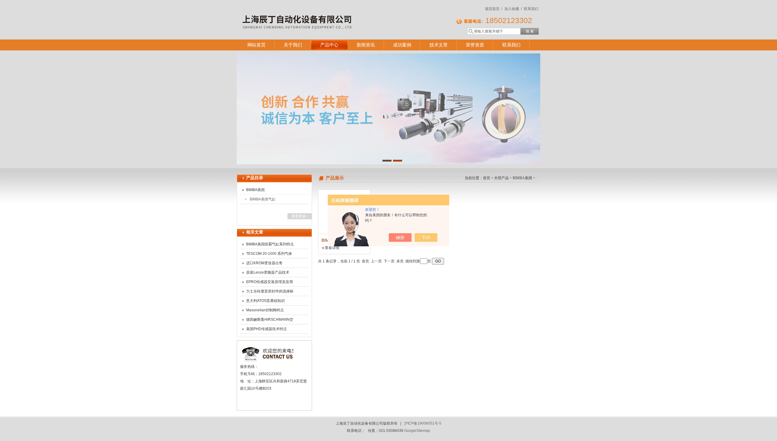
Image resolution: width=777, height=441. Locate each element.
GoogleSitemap (417, 431)
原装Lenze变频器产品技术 (267, 272)
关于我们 (293, 44)
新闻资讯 (366, 44)
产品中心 (329, 44)
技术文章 (438, 44)
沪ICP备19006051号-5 (422, 423)
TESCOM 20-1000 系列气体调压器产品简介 (269, 254)
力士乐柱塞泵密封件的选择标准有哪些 (269, 292)
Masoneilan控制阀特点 (265, 310)
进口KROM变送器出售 (264, 263)
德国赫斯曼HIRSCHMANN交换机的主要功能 (269, 320)
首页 (486, 178)
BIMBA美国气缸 (263, 199)
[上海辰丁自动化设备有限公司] (324, 13)
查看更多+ (299, 216)
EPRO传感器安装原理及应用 (269, 282)
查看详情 (332, 248)
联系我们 (531, 9)
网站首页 (256, 44)
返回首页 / (493, 9)
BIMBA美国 (255, 190)
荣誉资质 (475, 44)
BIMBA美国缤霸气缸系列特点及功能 (270, 245)
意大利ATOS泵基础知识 (265, 301)
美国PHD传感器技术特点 (266, 329)
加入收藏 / (513, 9)
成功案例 (402, 44)
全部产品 (501, 178)
